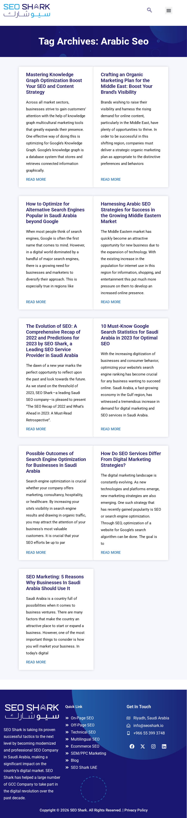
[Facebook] (132, 746)
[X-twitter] (142, 746)
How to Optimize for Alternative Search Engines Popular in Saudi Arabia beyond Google (55, 212)
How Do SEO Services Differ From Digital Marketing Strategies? (131, 459)
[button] (168, 10)
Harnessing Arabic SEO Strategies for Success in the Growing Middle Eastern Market (131, 212)
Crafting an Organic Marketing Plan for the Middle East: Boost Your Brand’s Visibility (126, 83)
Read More (36, 179)
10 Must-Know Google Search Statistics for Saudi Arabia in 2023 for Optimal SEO (129, 335)
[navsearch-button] (149, 10)
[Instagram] (153, 746)
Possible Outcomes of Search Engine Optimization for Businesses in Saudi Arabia (56, 462)
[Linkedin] (164, 746)
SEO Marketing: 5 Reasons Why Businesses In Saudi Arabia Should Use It (55, 582)
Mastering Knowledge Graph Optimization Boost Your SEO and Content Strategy (54, 83)
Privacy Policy (136, 810)
